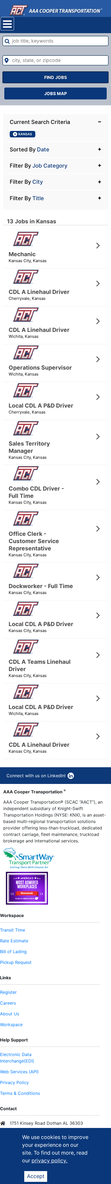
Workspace (11, 1024)
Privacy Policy (14, 1082)
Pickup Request (16, 962)
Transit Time (12, 930)
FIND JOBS (55, 77)
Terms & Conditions (20, 1093)
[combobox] (55, 41)
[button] (55, 121)
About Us (9, 1013)
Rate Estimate (14, 940)
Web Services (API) (19, 1071)
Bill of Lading (13, 951)
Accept (35, 1176)
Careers (8, 1003)
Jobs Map (55, 93)
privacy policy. (49, 1160)
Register (8, 992)
